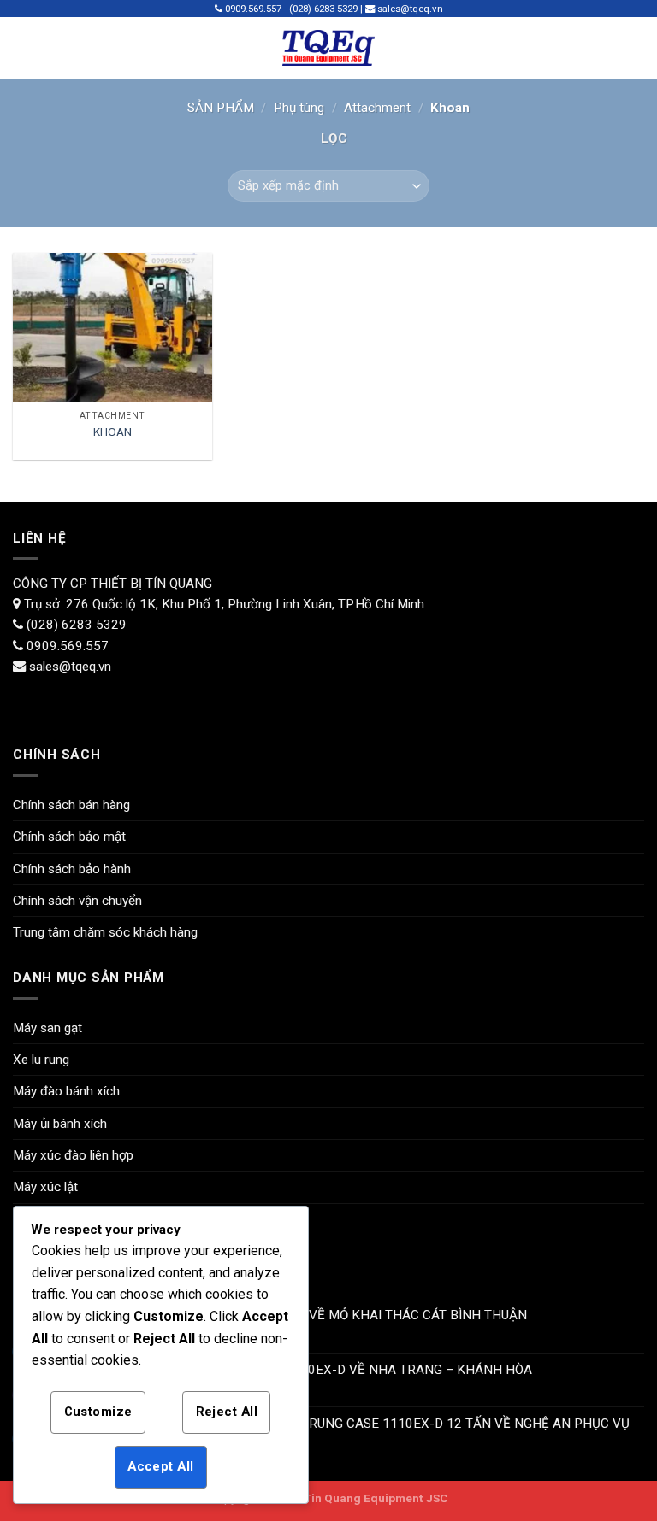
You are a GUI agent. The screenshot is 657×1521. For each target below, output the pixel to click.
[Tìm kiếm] (637, 47)
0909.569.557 (68, 646)
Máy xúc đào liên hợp (73, 1155)
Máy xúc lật (45, 1187)
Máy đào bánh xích (66, 1091)
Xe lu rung (41, 1059)
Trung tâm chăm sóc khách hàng (105, 932)
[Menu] (24, 47)
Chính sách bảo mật (69, 836)
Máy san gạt (47, 1028)
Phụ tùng (299, 107)
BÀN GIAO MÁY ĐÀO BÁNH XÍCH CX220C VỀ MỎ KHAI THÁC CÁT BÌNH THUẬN (294, 1315)
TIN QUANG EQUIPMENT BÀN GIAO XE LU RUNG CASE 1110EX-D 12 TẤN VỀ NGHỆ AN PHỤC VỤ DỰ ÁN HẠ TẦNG (346, 1431)
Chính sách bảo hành (72, 869)
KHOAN (112, 431)
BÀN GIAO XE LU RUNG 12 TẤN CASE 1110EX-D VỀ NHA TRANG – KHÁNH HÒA (297, 1369)
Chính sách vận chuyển (77, 900)
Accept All (160, 1466)
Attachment (377, 107)
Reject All (226, 1411)
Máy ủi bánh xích (60, 1123)
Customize (98, 1411)
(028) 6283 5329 (75, 624)
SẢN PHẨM (220, 107)
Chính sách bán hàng (71, 805)
